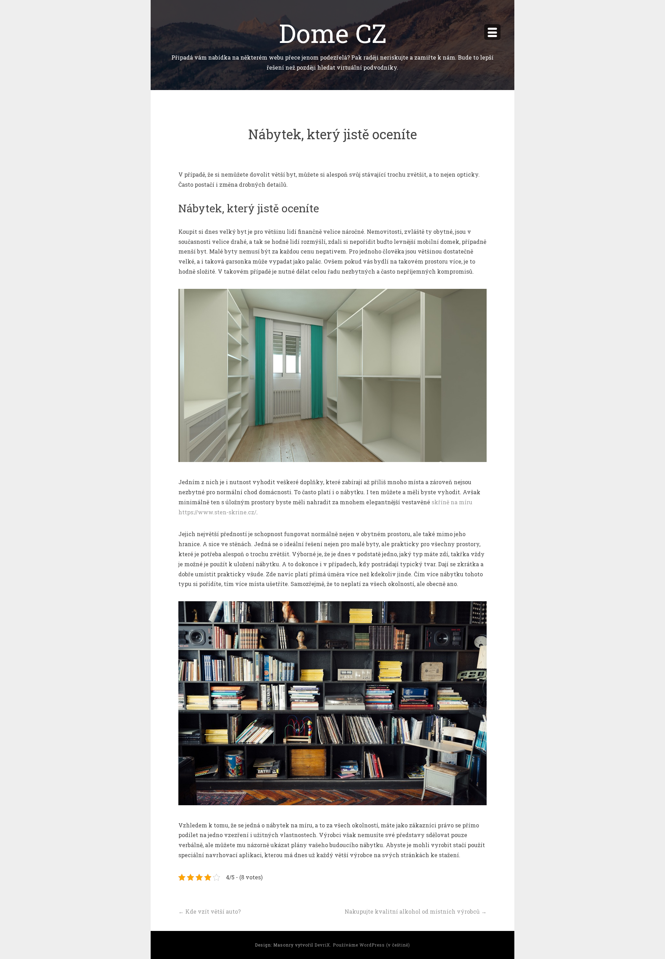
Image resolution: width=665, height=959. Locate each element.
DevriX (322, 945)
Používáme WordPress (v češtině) (371, 945)
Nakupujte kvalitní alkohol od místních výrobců (416, 911)
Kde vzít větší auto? (209, 911)
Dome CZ (333, 33)
